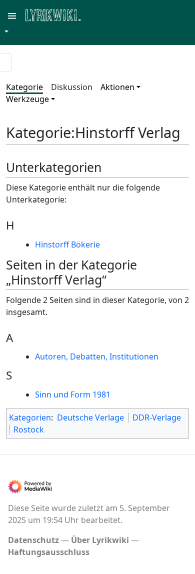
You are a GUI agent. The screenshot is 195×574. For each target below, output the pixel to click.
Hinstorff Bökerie (67, 244)
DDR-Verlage (156, 417)
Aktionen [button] (117, 87)
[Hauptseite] (101, 14)
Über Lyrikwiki (100, 540)
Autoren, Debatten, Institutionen (96, 356)
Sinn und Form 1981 (72, 394)
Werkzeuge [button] (27, 99)
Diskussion (71, 87)
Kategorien (30, 417)
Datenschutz (33, 540)
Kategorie (24, 87)
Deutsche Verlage (90, 417)
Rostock (29, 429)
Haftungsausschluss (49, 552)
